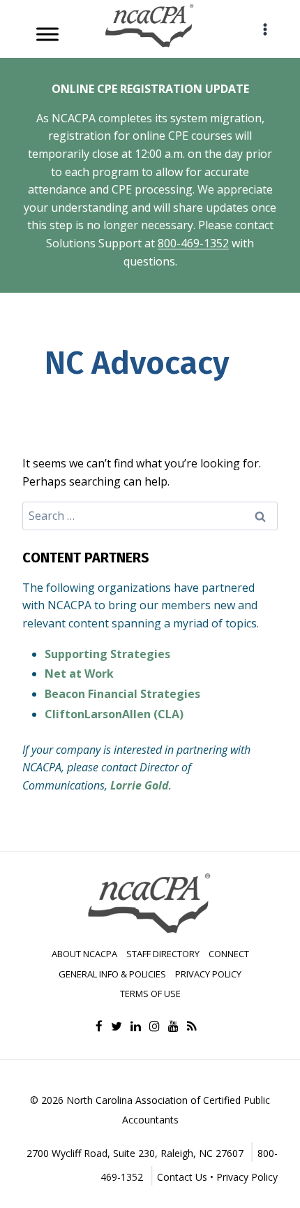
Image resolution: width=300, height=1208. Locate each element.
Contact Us (182, 1177)
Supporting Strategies (107, 654)
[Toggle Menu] (47, 34)
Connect (229, 953)
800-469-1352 (193, 243)
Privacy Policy (208, 974)
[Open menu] (265, 29)
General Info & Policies (112, 974)
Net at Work (79, 673)
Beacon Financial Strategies (122, 693)
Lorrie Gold (139, 785)
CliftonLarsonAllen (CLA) (114, 714)
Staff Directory (163, 953)
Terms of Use (150, 993)
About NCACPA (84, 953)
